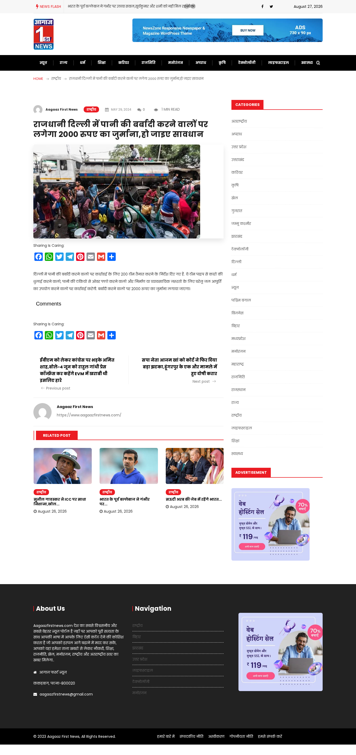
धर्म (82, 62)
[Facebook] (262, 6)
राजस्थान (238, 389)
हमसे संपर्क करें (270, 736)
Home (38, 78)
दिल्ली (236, 262)
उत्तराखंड (237, 159)
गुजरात (236, 210)
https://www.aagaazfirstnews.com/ (89, 415)
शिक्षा (102, 62)
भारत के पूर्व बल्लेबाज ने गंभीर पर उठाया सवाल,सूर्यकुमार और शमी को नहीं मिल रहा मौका (131, 6)
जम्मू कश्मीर (241, 223)
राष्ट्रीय (91, 109)
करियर (123, 62)
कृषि (222, 62)
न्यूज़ (43, 62)
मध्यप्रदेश (238, 338)
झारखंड (236, 236)
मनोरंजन (175, 62)
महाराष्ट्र (237, 364)
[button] (186, 6)
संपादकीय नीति (191, 736)
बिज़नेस (237, 313)
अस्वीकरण (216, 736)
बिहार (235, 325)
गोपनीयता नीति (241, 736)
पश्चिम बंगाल (241, 300)
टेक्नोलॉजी (247, 62)
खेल (234, 198)
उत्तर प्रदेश (238, 146)
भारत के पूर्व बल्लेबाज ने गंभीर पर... (125, 502)
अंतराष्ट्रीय (239, 121)
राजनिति (149, 62)
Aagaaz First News (62, 109)
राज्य (63, 62)
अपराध (200, 62)
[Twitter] (271, 6)
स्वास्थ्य (307, 62)
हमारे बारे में (166, 736)
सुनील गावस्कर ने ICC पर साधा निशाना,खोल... (60, 502)
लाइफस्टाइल (278, 62)
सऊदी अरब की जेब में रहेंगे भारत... (194, 499)
